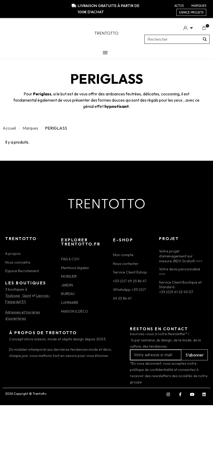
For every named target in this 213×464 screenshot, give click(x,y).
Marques (30, 128)
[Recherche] (204, 39)
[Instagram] (168, 394)
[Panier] (204, 28)
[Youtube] (192, 394)
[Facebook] (180, 394)
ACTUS (179, 6)
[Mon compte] (188, 27)
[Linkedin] (204, 394)
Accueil (9, 128)
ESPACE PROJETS (191, 12)
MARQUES (198, 6)
